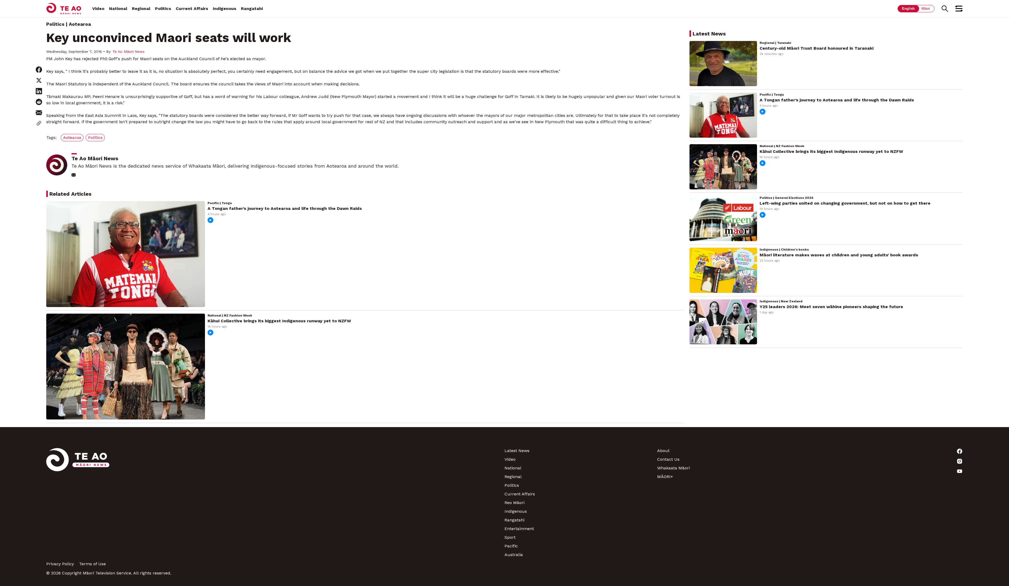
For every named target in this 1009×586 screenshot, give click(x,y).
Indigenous (224, 8)
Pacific (511, 545)
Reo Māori (514, 502)
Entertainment (519, 528)
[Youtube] (886, 471)
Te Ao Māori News (128, 51)
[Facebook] (886, 451)
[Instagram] (886, 461)
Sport (510, 537)
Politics (163, 8)
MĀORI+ (665, 476)
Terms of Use (92, 563)
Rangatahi (252, 8)
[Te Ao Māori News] (77, 502)
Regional (141, 8)
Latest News (516, 450)
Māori (926, 9)
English (908, 9)
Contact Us (668, 459)
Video (98, 8)
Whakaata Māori (673, 467)
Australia (513, 554)
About (663, 450)
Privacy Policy (60, 563)
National (118, 8)
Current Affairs (192, 8)
